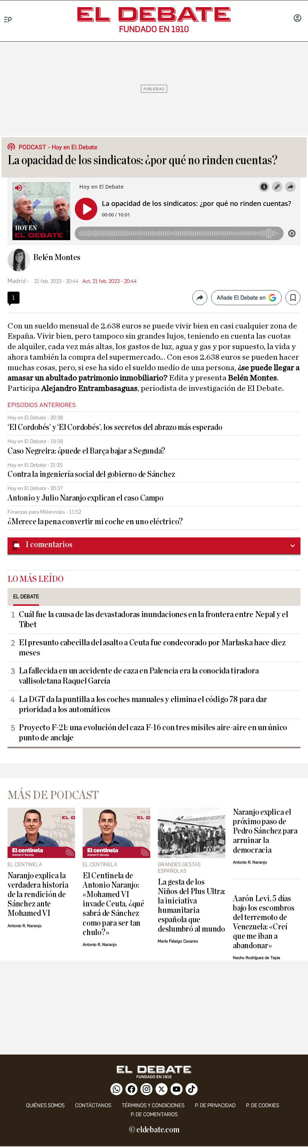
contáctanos (93, 1105)
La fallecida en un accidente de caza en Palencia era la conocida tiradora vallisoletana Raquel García (138, 675)
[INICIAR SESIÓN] (297, 19)
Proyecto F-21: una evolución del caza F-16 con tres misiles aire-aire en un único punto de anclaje (153, 732)
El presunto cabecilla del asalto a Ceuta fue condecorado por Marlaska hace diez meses (152, 647)
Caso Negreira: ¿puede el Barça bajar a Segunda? (86, 451)
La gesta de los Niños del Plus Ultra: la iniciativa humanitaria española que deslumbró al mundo (191, 906)
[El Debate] (154, 14)
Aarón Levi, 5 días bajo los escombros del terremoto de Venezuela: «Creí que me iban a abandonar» (263, 922)
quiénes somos (45, 1105)
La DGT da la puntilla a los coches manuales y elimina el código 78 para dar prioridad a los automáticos (143, 704)
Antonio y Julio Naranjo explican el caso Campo (85, 498)
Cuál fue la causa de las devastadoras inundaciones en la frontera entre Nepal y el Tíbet (153, 619)
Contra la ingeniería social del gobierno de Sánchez (91, 474)
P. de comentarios (154, 1114)
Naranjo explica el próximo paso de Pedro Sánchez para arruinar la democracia (265, 831)
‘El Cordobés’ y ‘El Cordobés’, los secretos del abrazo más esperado (115, 427)
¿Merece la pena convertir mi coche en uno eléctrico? (95, 522)
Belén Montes (56, 257)
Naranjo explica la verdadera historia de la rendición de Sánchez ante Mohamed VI (38, 895)
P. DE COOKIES (262, 1105)
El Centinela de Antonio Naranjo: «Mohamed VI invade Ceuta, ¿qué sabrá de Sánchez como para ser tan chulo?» (113, 904)
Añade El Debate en (241, 297)
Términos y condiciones (153, 1105)
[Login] (297, 19)
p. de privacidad (215, 1105)
